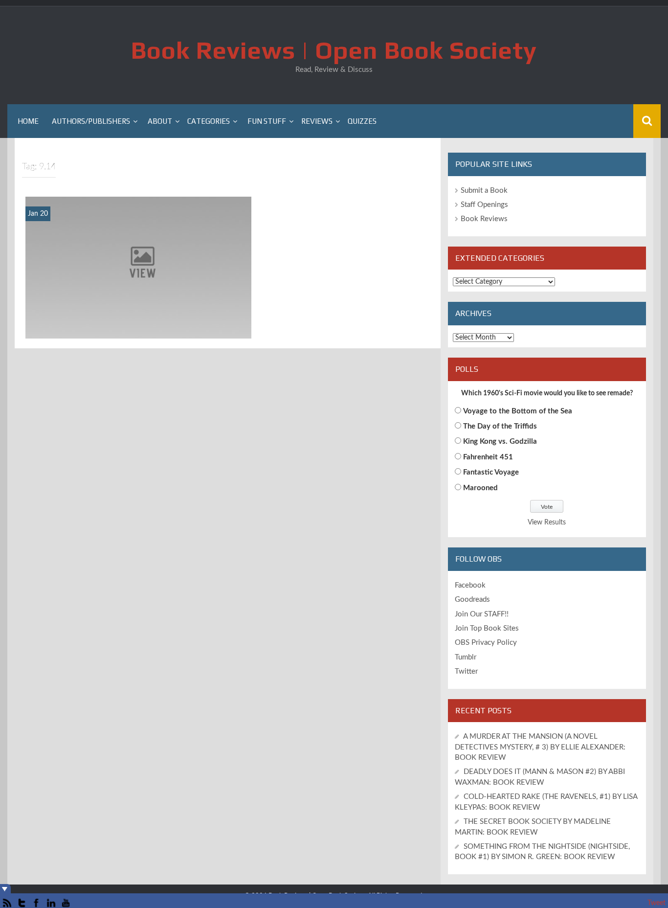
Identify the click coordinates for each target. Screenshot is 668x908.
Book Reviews (484, 219)
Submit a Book (484, 190)
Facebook (470, 585)
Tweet (656, 903)
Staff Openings (484, 204)
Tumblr (465, 657)
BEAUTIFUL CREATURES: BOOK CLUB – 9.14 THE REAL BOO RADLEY (138, 326)
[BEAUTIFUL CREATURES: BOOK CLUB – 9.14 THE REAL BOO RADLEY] (138, 267)
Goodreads (472, 599)
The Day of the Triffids (500, 426)
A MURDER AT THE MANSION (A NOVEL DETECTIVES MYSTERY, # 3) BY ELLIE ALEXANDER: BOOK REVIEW (540, 747)
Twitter (466, 671)
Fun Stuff (266, 121)
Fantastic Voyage (491, 472)
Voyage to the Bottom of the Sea (517, 411)
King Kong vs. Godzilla (500, 441)
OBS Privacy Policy (486, 642)
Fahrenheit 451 (488, 457)
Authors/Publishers (91, 121)
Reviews (317, 121)
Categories (208, 121)
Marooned (480, 488)
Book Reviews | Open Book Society (334, 50)
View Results (547, 522)
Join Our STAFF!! (482, 614)
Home (28, 121)
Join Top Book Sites (487, 628)
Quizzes (362, 121)
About (160, 121)
